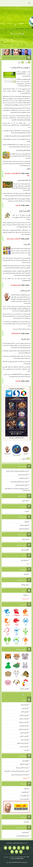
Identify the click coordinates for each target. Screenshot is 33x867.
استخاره (28, 169)
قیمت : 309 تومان (16, 695)
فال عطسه (26, 822)
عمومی (20, 459)
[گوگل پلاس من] (21, 852)
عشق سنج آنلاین (25, 584)
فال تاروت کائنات (25, 712)
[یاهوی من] (27, 848)
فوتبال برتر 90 (17, 33)
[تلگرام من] (23, 848)
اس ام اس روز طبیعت (24, 478)
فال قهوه (27, 521)
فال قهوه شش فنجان (24, 528)
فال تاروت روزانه (25, 705)
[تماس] (10, 848)
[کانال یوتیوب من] (16, 852)
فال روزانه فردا (25, 832)
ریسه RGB (26, 595)
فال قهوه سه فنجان (24, 525)
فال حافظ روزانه (25, 792)
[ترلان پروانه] (17, 52)
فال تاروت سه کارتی (24, 718)
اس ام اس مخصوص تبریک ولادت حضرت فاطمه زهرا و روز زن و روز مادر (17, 489)
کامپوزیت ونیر (25, 760)
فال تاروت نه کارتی (24, 732)
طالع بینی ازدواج (7, 232)
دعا (28, 563)
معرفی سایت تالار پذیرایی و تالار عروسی (20, 774)
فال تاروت (19, 278)
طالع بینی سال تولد (24, 688)
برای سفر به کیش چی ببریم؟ (22, 767)
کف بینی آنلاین (25, 329)
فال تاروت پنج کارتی (24, 725)
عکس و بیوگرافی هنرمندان (22, 836)
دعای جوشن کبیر (25, 560)
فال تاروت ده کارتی (24, 736)
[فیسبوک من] (18, 848)
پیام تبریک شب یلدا (24, 799)
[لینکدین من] (12, 852)
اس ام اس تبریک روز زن (23, 474)
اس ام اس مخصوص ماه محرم (22, 485)
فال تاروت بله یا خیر (24, 746)
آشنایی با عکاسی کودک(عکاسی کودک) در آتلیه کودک (16, 771)
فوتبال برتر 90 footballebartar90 (14, 57)
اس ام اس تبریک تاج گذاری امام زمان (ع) (20, 481)
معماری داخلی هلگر (24, 764)
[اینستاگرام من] (14, 848)
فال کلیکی (26, 574)
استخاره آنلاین (25, 500)
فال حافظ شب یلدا (24, 795)
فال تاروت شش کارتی (24, 729)
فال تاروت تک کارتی (24, 715)
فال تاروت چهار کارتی (24, 722)
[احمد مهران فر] (26, 52)
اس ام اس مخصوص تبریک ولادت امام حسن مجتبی (17, 471)
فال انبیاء (26, 511)
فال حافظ (14, 199)
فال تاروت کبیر (25, 708)
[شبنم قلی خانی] (7, 52)
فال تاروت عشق (25, 739)
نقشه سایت (8, 862)
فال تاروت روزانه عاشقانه (23, 743)
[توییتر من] (5, 848)
